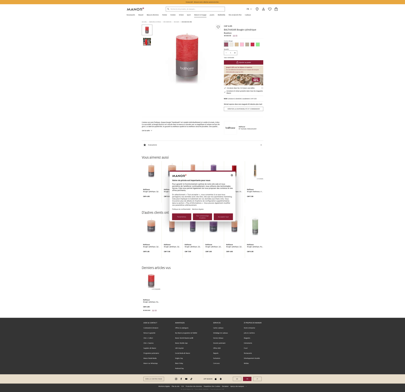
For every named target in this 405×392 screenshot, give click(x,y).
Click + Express (148, 343)
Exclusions (216, 358)
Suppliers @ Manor (149, 348)
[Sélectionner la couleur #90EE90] (258, 44)
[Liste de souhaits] (218, 27)
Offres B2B (217, 348)
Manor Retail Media (150, 358)
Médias (246, 363)
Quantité (226, 49)
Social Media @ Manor (182, 353)
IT (257, 379)
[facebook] (181, 379)
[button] (132, 15)
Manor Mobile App (181, 343)
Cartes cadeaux (218, 328)
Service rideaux (218, 338)
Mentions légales (164, 386)
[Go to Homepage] (135, 9)
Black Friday (179, 363)
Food (245, 348)
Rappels (215, 353)
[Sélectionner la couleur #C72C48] (252, 44)
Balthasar (242, 127)
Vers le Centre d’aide (153, 379)
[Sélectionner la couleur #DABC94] (237, 44)
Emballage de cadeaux (220, 333)
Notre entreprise (249, 328)
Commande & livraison (150, 328)
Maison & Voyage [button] (155, 22)
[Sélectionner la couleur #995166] (226, 44)
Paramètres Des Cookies (212, 386)
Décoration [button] (167, 22)
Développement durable (252, 358)
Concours (216, 363)
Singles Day (179, 358)
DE (237, 379)
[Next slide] (256, 183)
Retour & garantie (149, 333)
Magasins (247, 338)
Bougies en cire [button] (187, 22)
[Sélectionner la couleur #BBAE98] (247, 44)
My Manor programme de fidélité (186, 333)
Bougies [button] (176, 22)
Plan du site (175, 386)
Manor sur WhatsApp (150, 363)
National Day (179, 368)
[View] (243, 79)
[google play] (221, 379)
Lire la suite (146, 130)
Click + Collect (148, 338)
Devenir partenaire (219, 343)
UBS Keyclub (179, 348)
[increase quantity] (235, 53)
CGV (182, 386)
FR (248, 9)
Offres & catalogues (181, 328)
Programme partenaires (151, 353)
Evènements (248, 343)
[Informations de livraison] (262, 88)
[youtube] (186, 379)
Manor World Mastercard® (184, 338)
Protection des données (194, 386)
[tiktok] (191, 379)
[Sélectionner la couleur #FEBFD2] (242, 44)
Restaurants (248, 353)
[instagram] (176, 379)
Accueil (144, 22)
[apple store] (216, 379)
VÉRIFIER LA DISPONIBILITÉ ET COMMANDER (243, 109)
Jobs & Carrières (249, 333)
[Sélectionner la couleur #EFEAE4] (231, 44)
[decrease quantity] (226, 53)
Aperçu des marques (237, 386)
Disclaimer (225, 386)
